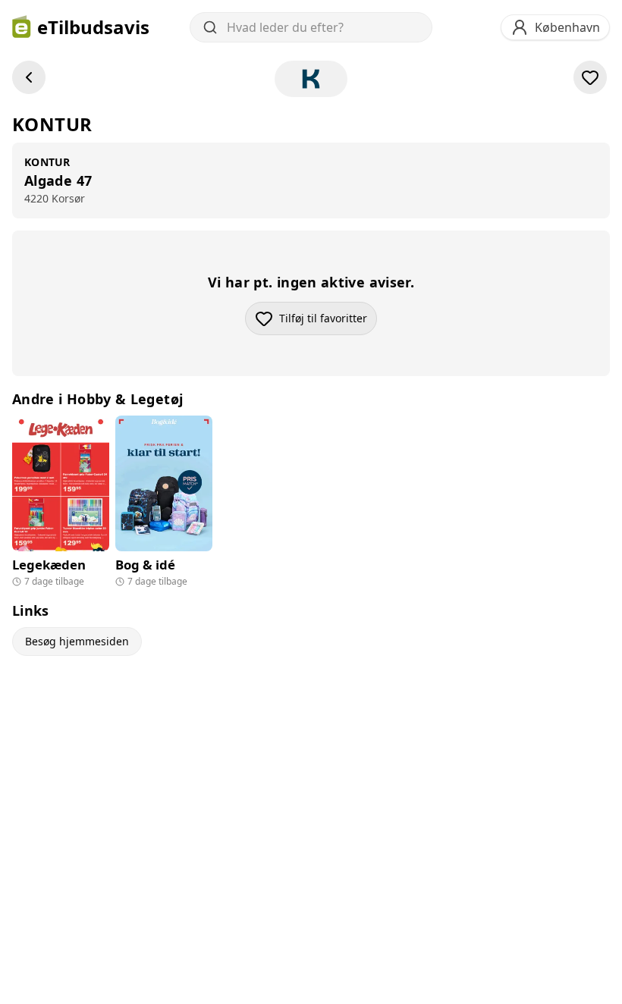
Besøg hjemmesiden (77, 641)
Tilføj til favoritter (328, 322)
